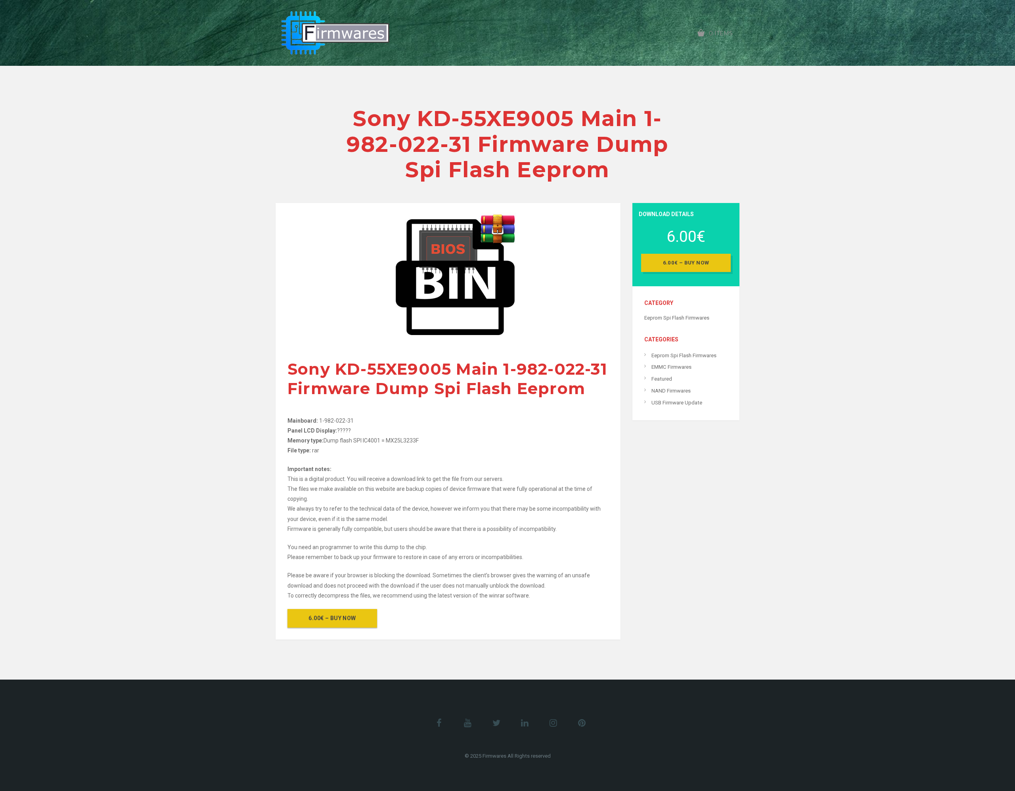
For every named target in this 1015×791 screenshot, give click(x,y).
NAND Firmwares (671, 391)
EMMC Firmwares (671, 367)
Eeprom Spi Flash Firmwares (676, 318)
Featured (661, 379)
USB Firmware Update (676, 403)
